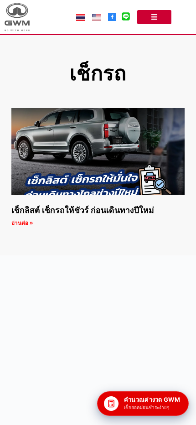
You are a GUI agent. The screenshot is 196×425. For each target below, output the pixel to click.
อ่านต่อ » (22, 222)
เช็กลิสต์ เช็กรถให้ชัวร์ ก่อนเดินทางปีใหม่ (82, 210)
